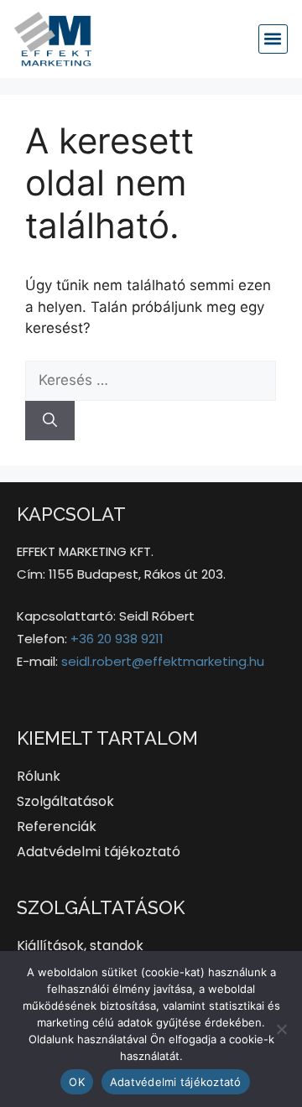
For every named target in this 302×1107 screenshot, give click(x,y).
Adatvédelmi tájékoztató (176, 1082)
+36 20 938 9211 (117, 638)
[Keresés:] (150, 380)
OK (77, 1082)
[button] (273, 39)
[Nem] (281, 1029)
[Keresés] (50, 421)
